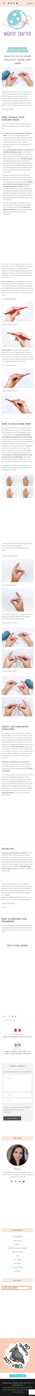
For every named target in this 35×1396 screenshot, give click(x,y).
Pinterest (15, 1016)
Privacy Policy (7, 1383)
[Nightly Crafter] (17, 23)
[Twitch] (14, 3)
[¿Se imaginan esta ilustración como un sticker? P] (17, 1355)
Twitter (12, 1016)
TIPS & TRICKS (13, 51)
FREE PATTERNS (17, 1252)
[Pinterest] (11, 3)
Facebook (9, 1016)
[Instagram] (9, 3)
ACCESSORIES (17, 1236)
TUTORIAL (23, 51)
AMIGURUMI (17, 1240)
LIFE (17, 1255)
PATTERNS (17, 1259)
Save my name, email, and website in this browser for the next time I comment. (16, 1109)
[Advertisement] (17, 239)
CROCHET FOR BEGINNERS (17, 48)
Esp (32, 3)
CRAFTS (17, 1244)
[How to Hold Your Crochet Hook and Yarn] (17, 76)
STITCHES (17, 1263)
